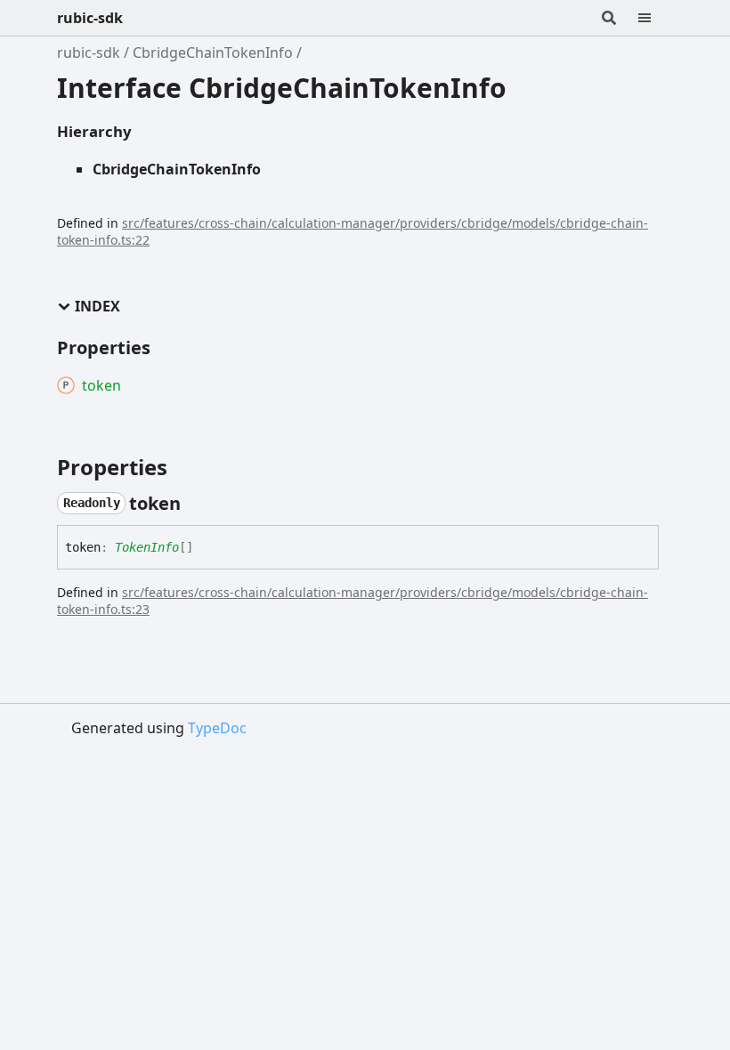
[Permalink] (197, 504)
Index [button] (97, 306)
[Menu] (655, 18)
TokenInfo (147, 547)
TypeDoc (217, 728)
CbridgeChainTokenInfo (213, 52)
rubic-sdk (90, 18)
